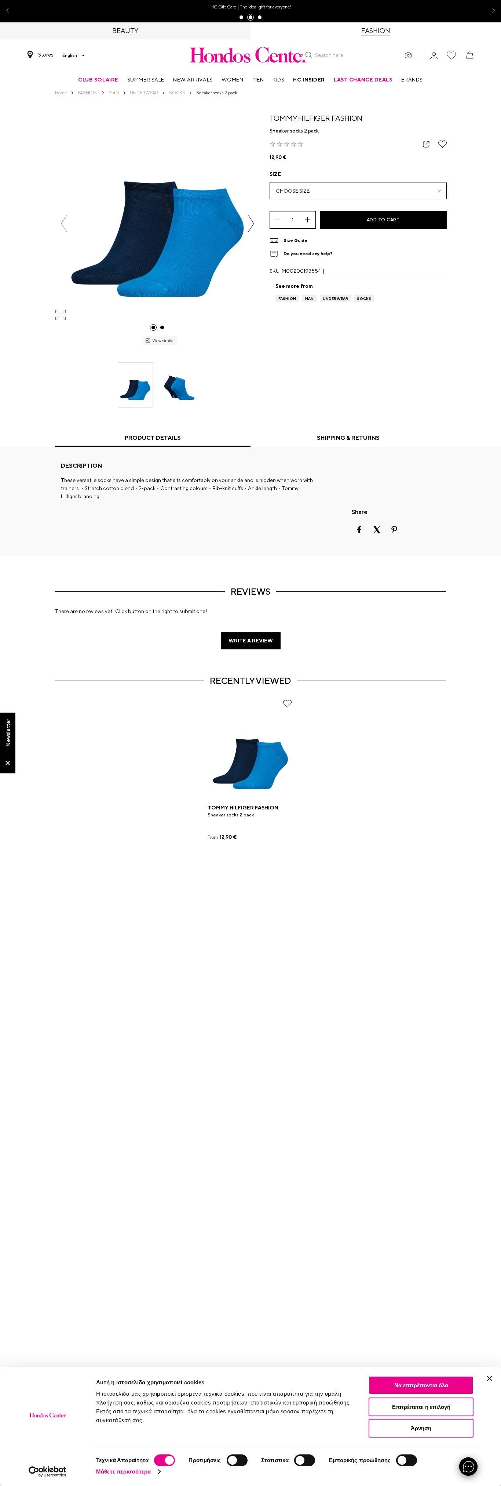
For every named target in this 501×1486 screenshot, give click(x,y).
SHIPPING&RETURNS (348, 437)
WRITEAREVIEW (250, 641)
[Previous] (64, 223)
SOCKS (364, 298)
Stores (46, 55)
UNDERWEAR (335, 298)
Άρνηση (421, 1428)
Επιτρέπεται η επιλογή (421, 1407)
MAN (309, 298)
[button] (309, 55)
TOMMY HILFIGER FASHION (316, 118)
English (69, 55)
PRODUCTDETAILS (153, 437)
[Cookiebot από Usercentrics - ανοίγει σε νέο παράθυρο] (47, 1471)
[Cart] (470, 55)
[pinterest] (394, 529)
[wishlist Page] (451, 55)
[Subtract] (277, 219)
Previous (10, 11)
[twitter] (376, 529)
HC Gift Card (224, 7)
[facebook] (359, 529)
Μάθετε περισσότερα (123, 1471)
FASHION (287, 298)
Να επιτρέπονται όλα (421, 1385)
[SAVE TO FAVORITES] (442, 144)
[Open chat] (468, 1466)
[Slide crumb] (153, 327)
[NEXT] (251, 223)
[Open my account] (434, 55)
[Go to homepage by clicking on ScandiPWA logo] (250, 55)
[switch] (237, 1460)
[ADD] (307, 219)
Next (490, 11)
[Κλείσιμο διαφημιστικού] (489, 1378)
